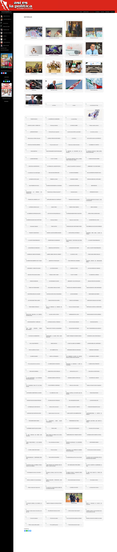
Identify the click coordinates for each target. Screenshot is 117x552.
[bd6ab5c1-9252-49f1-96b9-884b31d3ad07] (6, 60)
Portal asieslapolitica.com (6, 11)
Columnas (97, 11)
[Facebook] (4, 81)
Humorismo (107, 11)
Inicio (81, 11)
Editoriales (92, 11)
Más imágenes (6, 101)
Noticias (102, 11)
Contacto (112, 11)
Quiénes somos (86, 11)
